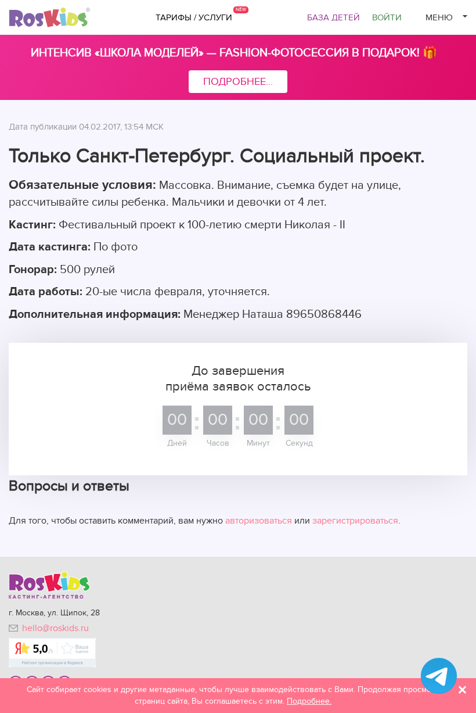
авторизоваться (258, 520)
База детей (333, 17)
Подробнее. (309, 701)
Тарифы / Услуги (194, 17)
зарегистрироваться (355, 520)
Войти (387, 17)
